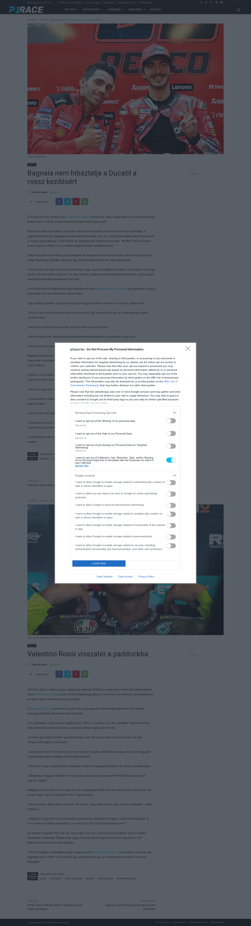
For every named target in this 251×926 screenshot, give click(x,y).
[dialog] (125, 463)
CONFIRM (99, 563)
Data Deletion (105, 576)
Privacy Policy (146, 576)
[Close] (189, 349)
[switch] (171, 420)
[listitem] (125, 413)
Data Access (125, 576)
